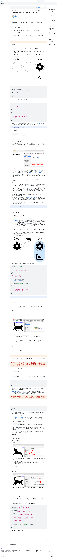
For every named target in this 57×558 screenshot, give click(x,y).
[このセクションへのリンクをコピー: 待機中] (15, 310)
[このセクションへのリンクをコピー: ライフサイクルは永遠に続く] (24, 530)
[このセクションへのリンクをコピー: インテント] (17, 25)
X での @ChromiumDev (49, 549)
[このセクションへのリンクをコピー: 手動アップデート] (19, 401)
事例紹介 (37, 551)
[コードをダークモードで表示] (45, 86)
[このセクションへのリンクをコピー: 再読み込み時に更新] (19, 440)
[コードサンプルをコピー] (46, 86)
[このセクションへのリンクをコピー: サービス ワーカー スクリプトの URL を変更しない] (30, 415)
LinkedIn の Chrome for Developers (50, 551)
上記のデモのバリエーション (31, 197)
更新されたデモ (14, 315)
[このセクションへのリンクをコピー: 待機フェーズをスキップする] (22, 368)
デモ (12, 187)
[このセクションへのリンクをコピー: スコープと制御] (18, 130)
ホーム (12, 10)
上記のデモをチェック (15, 299)
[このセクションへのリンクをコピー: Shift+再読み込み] (18, 490)
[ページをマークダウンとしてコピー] (43, 13)
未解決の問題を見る (27, 550)
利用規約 (2, 556)
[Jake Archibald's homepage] (16, 17)
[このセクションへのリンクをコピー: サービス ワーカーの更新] (23, 210)
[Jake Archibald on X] (15, 17)
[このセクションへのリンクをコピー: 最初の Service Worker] (22, 44)
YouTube (47, 550)
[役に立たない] (44, 10)
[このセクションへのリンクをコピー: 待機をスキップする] (19, 471)
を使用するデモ (16, 391)
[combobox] (41, 1)
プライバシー (5, 556)
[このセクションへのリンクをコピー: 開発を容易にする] (20, 434)
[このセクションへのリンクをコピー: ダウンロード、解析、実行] (22, 141)
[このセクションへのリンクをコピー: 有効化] (15, 182)
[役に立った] (43, 10)
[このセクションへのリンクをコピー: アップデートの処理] (21, 496)
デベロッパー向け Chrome (39, 549)
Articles (2, 3)
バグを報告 (26, 549)
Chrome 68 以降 (15, 220)
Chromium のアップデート (39, 550)
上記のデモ (16, 431)
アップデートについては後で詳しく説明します (34, 172)
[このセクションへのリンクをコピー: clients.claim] (17, 192)
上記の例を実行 (40, 123)
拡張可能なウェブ (20, 498)
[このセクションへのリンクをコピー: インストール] (17, 168)
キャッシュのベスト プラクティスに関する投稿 (18, 417)
